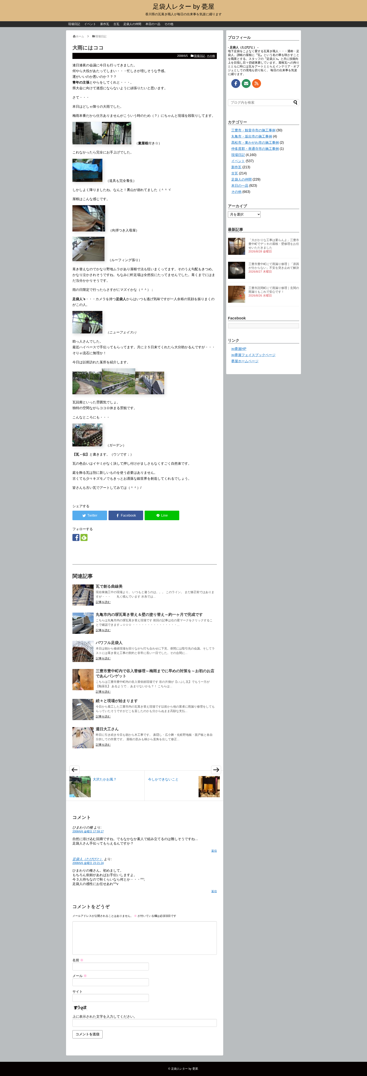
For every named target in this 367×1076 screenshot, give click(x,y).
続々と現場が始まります (117, 701)
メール (79, 976)
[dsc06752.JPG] (87, 181)
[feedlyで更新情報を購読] (84, 537)
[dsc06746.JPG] (88, 230)
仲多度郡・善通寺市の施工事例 (255, 149)
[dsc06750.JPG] (116, 143)
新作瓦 (104, 24)
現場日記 (74, 24)
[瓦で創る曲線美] (83, 595)
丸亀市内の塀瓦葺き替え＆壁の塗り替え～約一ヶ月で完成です (149, 614)
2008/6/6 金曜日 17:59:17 (88, 831)
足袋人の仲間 (132, 24)
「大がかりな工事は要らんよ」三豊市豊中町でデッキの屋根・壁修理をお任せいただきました (273, 243)
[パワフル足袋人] (83, 651)
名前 (77, 960)
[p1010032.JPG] (87, 445)
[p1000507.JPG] (87, 393)
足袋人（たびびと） (87, 859)
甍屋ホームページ (244, 361)
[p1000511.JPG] (118, 393)
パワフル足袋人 (109, 643)
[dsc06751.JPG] (87, 332)
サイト (77, 991)
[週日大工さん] (83, 737)
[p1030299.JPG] (149, 393)
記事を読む (103, 602)
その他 (168, 24)
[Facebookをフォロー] (75, 537)
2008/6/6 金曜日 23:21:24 (88, 863)
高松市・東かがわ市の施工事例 (255, 142)
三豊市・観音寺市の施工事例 (253, 130)
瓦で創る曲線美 (109, 586)
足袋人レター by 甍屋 (183, 6)
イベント (90, 24)
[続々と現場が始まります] (83, 709)
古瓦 (116, 24)
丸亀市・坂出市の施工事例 (251, 136)
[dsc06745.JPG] (87, 143)
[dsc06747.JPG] (88, 260)
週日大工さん (107, 729)
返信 (214, 850)
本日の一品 (152, 24)
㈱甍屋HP (238, 349)
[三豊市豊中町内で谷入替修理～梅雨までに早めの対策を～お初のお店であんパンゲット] (83, 679)
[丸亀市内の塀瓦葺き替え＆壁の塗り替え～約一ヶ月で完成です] (83, 623)
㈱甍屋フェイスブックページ (253, 355)
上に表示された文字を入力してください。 (104, 1016)
